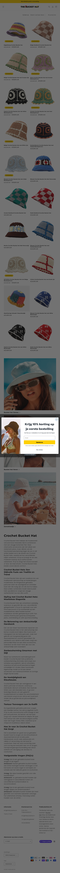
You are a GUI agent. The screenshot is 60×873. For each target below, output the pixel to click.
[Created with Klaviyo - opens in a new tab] (30, 455)
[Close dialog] (56, 419)
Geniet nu (39, 442)
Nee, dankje (39, 449)
